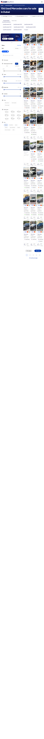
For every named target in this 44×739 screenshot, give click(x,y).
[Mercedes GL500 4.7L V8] (26, 234)
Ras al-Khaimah (12, 127)
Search (26, 29)
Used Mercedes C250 (28, 24)
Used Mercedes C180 (7, 24)
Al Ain (13, 129)
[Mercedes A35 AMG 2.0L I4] (33, 180)
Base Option (7, 102)
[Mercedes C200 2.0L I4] (33, 100)
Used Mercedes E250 (18, 29)
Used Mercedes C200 (18, 24)
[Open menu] (29, 2)
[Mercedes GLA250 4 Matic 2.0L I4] (33, 153)
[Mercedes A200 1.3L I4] (33, 207)
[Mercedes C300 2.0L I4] (33, 47)
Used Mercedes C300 (7, 27)
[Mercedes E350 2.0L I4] (26, 127)
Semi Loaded (14, 102)
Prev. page (29, 250)
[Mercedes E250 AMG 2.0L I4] (40, 100)
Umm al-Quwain (7, 129)
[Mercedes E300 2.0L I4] (40, 127)
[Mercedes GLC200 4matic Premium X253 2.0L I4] (26, 47)
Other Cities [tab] (14, 20)
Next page (38, 250)
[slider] (4, 76)
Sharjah (18, 127)
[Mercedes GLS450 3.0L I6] (40, 234)
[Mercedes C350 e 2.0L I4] (40, 207)
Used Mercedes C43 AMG (19, 27)
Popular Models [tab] (6, 20)
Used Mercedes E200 (7, 29)
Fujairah (6, 127)
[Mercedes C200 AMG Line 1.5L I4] (40, 47)
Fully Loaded (7, 105)
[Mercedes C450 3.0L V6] (33, 127)
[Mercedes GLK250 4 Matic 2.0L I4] (40, 73)
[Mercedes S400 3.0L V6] (40, 180)
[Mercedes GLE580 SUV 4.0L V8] (26, 100)
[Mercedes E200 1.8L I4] (33, 234)
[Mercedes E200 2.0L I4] (26, 73)
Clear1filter (19, 45)
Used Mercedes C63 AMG (31, 27)
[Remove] (7, 51)
